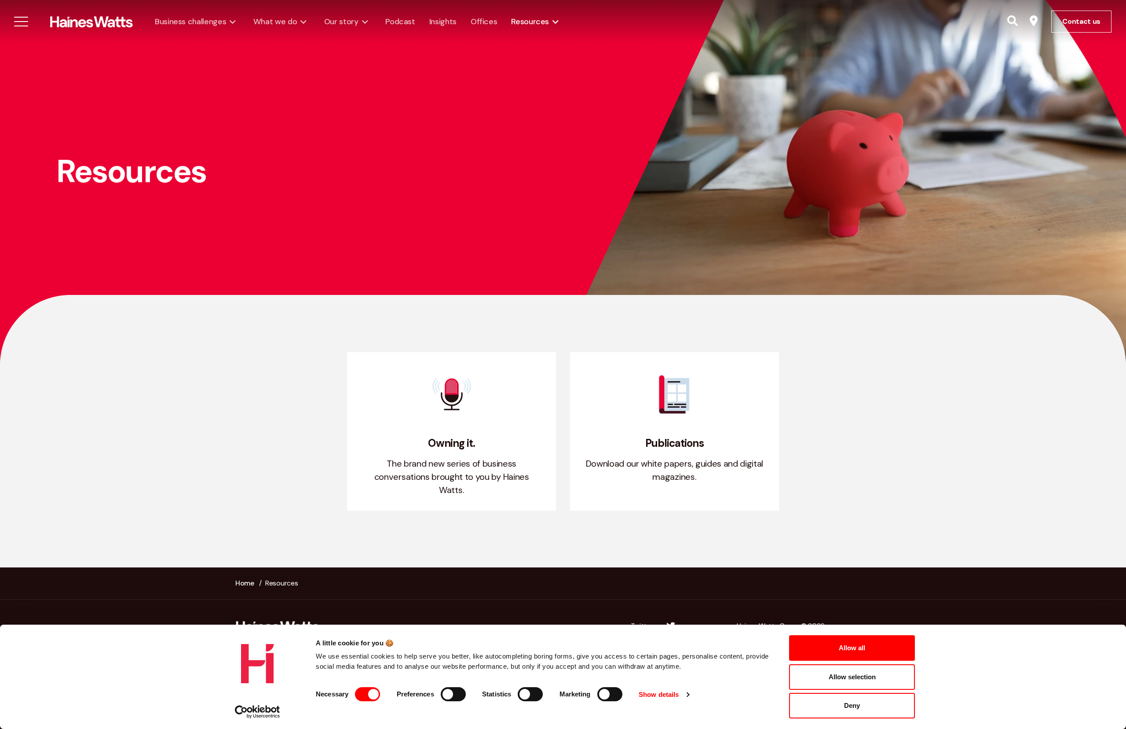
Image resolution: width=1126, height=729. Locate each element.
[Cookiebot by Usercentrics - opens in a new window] (257, 711)
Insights (443, 21)
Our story (341, 21)
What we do (275, 21)
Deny (852, 705)
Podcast (400, 21)
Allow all (852, 648)
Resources (530, 21)
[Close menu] (21, 21)
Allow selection (852, 677)
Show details (659, 694)
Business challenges (190, 21)
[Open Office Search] (1034, 21)
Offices (484, 21)
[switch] (453, 694)
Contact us (1081, 21)
